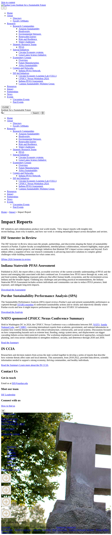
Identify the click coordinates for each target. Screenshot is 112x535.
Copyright (5, 527)
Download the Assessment (13, 290)
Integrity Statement (42, 530)
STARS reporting (25, 304)
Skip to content (8, 2)
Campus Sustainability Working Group (37, 83)
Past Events (18, 102)
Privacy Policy (102, 530)
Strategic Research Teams (24, 44)
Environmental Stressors (30, 34)
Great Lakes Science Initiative (33, 55)
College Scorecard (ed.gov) (81, 530)
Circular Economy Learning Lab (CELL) (38, 76)
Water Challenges (27, 42)
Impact (10, 89)
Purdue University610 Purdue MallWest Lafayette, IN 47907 (13, 421)
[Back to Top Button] (3, 411)
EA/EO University (23, 530)
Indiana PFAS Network (30, 70)
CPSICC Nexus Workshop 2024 (34, 78)
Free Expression (59, 530)
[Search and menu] (2, 7)
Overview (23, 60)
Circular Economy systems (31, 52)
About (10, 15)
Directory (17, 18)
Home (10, 13)
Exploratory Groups (22, 57)
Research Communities (23, 26)
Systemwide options (10, 434)
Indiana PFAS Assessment (31, 81)
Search (36, 113)
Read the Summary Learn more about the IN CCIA (24, 365)
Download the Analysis (12, 312)
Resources (11, 86)
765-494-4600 (7, 429)
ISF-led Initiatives (21, 73)
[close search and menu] (5, 7)
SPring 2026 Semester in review (16, 259)
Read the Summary (10, 342)
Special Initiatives (21, 49)
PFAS (21, 47)
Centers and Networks (23, 68)
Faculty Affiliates (21, 21)
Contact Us (6, 532)
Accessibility (7, 530)
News (9, 94)
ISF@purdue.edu (20, 383)
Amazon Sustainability (29, 28)
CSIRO (22, 327)
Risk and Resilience (28, 39)
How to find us (8, 406)
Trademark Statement (66, 527)
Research (11, 23)
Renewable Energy (27, 36)
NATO (96, 324)
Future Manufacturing (29, 63)
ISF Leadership (8, 394)
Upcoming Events (21, 99)
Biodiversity (24, 31)
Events (10, 97)
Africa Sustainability (28, 65)
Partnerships (12, 91)
